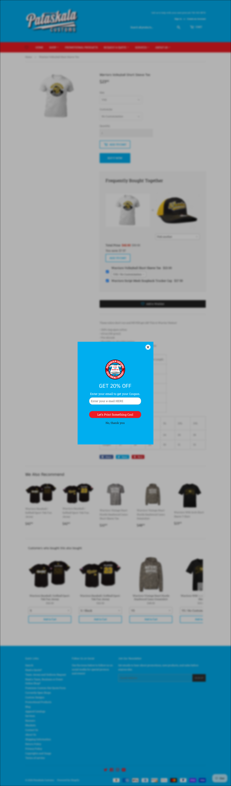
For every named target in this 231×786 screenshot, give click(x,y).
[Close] (148, 347)
